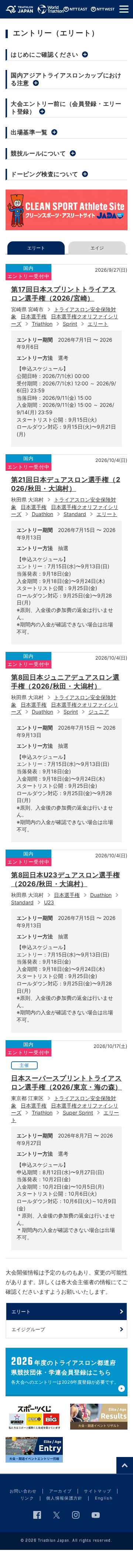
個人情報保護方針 (64, 1498)
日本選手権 (34, 316)
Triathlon (42, 324)
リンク (27, 1498)
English (104, 1498)
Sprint (70, 324)
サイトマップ (97, 1491)
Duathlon (42, 514)
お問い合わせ (23, 1491)
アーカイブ (60, 1491)
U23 (49, 902)
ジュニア (98, 712)
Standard (75, 514)
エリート (98, 324)
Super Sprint (78, 1112)
